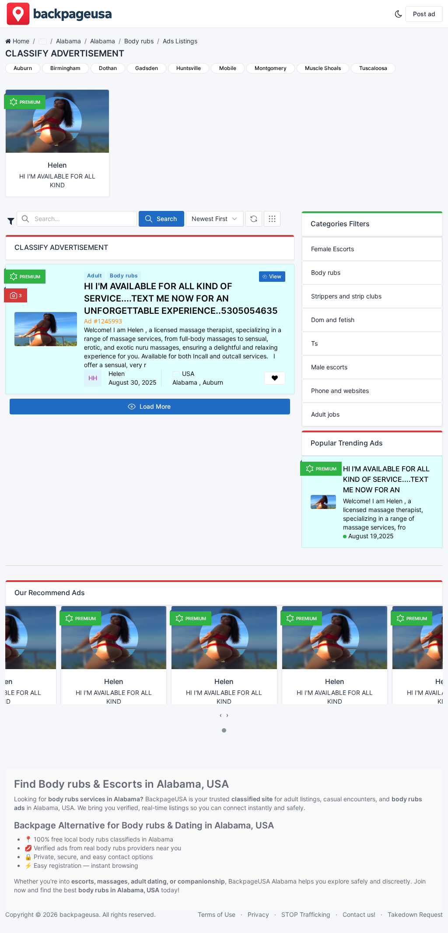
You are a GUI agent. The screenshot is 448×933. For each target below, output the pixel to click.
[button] (224, 730)
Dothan (108, 68)
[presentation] (221, 715)
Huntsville (188, 68)
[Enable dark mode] (398, 14)
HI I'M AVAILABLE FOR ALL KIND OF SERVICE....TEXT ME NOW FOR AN (386, 479)
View (275, 276)
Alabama (68, 41)
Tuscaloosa (373, 68)
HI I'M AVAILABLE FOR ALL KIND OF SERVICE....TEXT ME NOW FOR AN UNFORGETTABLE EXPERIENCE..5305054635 (181, 298)
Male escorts (329, 367)
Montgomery (271, 68)
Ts (314, 343)
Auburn (23, 68)
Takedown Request (415, 914)
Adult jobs (325, 414)
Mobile (227, 68)
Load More (155, 406)
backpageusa (79, 914)
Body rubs (139, 41)
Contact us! (359, 914)
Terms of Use (216, 914)
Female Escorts (332, 249)
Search (167, 218)
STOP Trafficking (305, 914)
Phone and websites (340, 390)
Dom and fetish (332, 319)
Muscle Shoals (323, 68)
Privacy (258, 914)
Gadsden (146, 68)
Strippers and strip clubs (346, 296)
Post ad (424, 14)
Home (21, 41)
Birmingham (65, 68)
